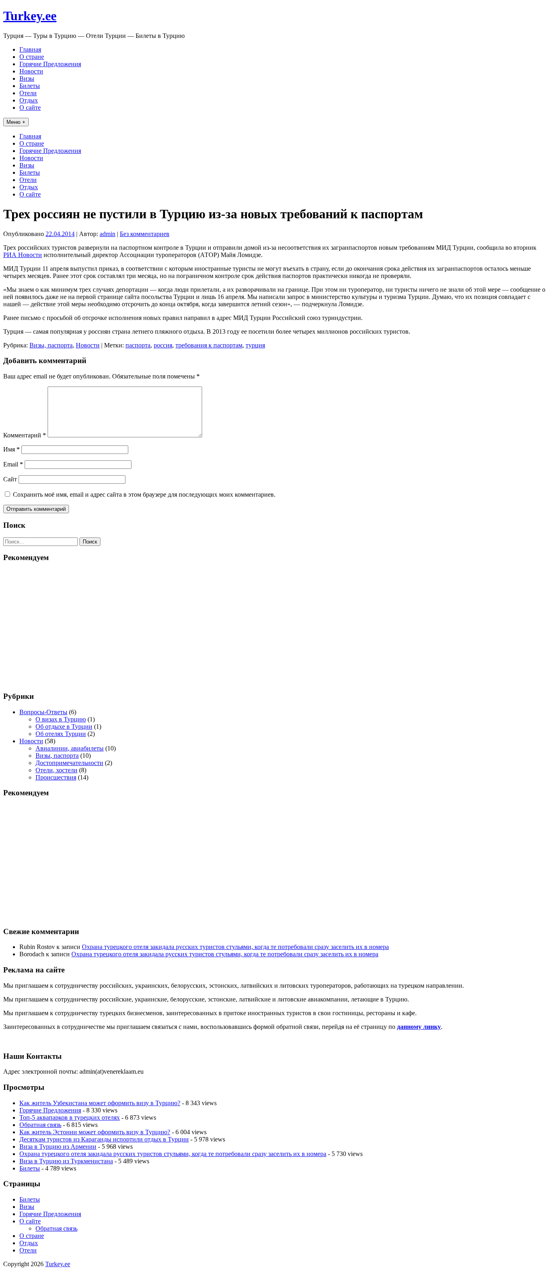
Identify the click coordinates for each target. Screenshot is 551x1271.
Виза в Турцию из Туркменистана (66, 1161)
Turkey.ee (29, 15)
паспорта (137, 345)
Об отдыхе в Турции (63, 726)
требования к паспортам (208, 345)
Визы (26, 78)
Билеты (29, 85)
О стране (31, 56)
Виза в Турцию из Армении (57, 1146)
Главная (30, 49)
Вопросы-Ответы (43, 712)
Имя (11, 449)
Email (13, 464)
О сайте (30, 107)
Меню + (15, 122)
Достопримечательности (69, 762)
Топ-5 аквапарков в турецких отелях (69, 1117)
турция (255, 345)
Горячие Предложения (50, 64)
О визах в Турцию (60, 719)
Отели (28, 93)
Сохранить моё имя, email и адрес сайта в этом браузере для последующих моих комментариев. (144, 494)
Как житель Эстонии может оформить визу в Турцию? (94, 1132)
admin (107, 233)
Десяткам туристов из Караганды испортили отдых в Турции (104, 1139)
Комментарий (24, 435)
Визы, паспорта (51, 345)
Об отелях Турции (60, 733)
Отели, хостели (56, 770)
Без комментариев (144, 233)
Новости (31, 71)
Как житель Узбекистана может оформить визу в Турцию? (99, 1103)
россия (163, 345)
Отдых (28, 100)
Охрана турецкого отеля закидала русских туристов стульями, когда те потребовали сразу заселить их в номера (235, 946)
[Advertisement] (275, 626)
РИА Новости (22, 254)
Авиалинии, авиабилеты (69, 748)
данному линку (419, 1026)
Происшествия (55, 777)
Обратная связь (40, 1124)
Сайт (10, 479)
